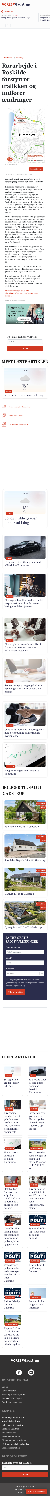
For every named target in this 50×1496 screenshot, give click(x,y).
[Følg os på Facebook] (19, 1372)
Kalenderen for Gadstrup (13, 1425)
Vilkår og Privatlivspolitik (13, 1394)
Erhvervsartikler (9, 1432)
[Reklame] (25, 314)
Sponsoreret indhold (11, 1448)
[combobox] (7, 973)
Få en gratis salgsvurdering (14, 1440)
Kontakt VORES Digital (12, 1398)
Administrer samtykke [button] (12, 1402)
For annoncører (9, 1390)
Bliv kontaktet (15, 992)
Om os (5, 1387)
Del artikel (34, 169)
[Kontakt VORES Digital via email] (31, 1372)
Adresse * (10, 968)
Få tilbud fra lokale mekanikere (16, 1444)
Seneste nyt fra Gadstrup (13, 1417)
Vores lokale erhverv (11, 1421)
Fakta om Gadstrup (10, 1429)
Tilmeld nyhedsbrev (36, 1491)
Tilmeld (25, 348)
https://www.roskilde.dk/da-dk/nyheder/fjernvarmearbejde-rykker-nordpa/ (22, 293)
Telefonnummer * (13, 947)
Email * (9, 958)
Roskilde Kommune (11, 1436)
